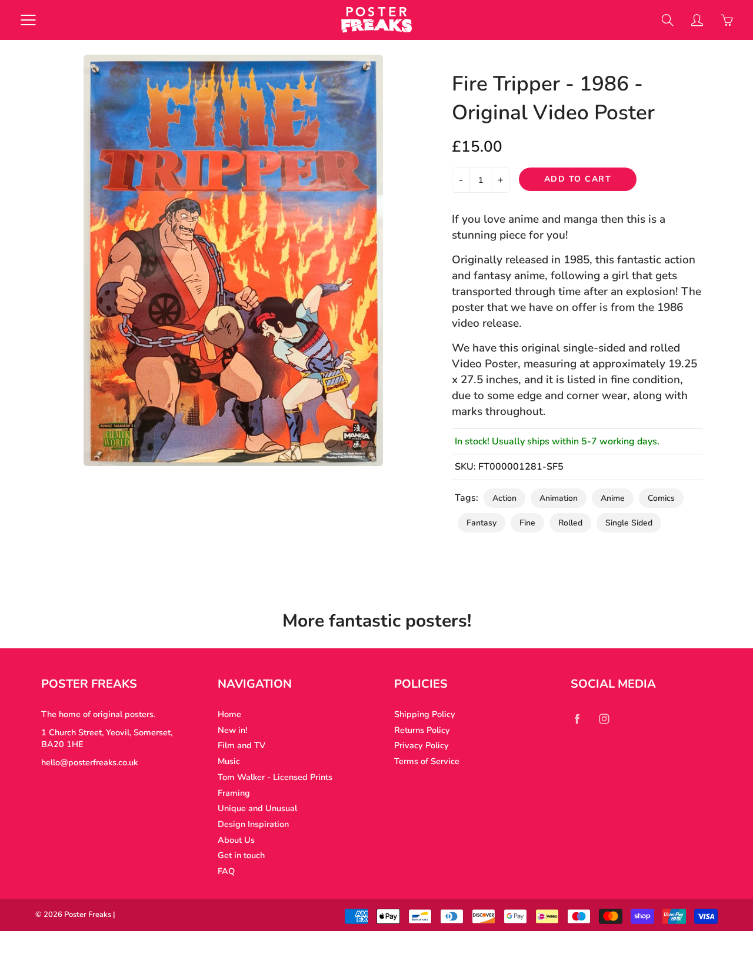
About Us (236, 840)
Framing (234, 793)
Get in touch (241, 855)
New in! (232, 730)
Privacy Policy (421, 745)
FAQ (226, 871)
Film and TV (241, 745)
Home (229, 714)
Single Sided (628, 522)
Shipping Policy (424, 714)
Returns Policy (422, 730)
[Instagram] (604, 718)
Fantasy (482, 522)
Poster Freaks (87, 914)
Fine (527, 522)
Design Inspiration (253, 824)
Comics (661, 498)
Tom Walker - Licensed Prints (275, 777)
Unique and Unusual (257, 808)
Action (504, 498)
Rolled (570, 522)
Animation (558, 498)
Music (229, 761)
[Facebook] (577, 718)
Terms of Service (426, 761)
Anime (613, 498)
